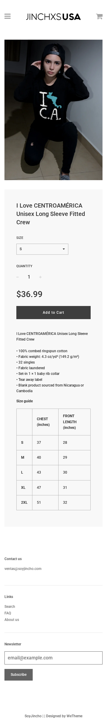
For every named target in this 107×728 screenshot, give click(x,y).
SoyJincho (33, 716)
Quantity (24, 266)
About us (11, 620)
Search (9, 607)
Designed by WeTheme (64, 716)
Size (19, 238)
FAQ (7, 613)
